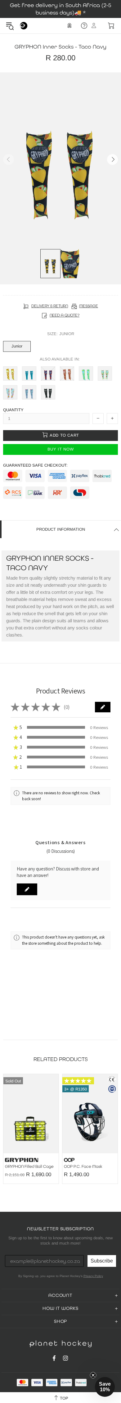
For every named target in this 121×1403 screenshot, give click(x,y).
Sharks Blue (48, 373)
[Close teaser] (93, 1375)
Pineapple (67, 373)
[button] (102, 707)
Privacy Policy (93, 1276)
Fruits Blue (105, 373)
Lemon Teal (86, 373)
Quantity (13, 410)
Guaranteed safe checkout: (35, 465)
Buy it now (60, 449)
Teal (29, 373)
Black (48, 392)
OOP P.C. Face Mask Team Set (42, 1166)
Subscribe (102, 1260)
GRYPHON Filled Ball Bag (98, 1166)
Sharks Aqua (29, 392)
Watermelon (10, 373)
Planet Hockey (23, 25)
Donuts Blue (10, 392)
